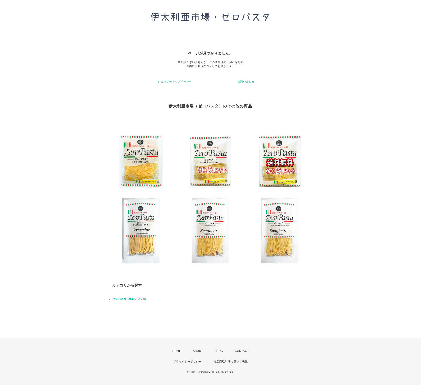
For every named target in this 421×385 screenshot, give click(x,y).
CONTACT (242, 351)
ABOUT (198, 351)
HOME (176, 351)
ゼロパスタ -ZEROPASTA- (129, 298)
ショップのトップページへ (175, 81)
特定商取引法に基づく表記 (231, 361)
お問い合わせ (246, 81)
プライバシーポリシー (187, 361)
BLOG (219, 351)
